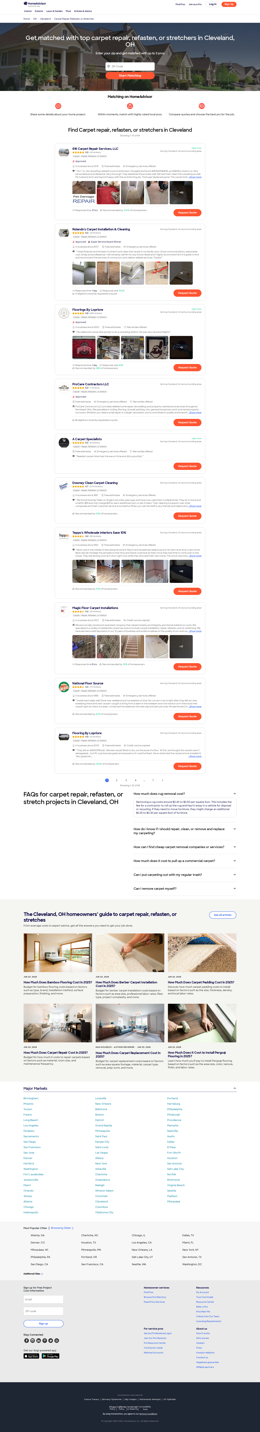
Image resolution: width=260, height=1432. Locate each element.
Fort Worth (174, 1152)
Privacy (112, 1408)
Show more (195, 177)
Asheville (100, 1169)
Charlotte (101, 1174)
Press (199, 1347)
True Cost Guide (204, 1297)
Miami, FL (188, 1242)
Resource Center (205, 1302)
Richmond (173, 1179)
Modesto (28, 1131)
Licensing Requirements (208, 1321)
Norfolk (171, 1174)
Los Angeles (30, 1125)
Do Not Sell (132, 1408)
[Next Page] (162, 780)
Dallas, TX (188, 1235)
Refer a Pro (202, 1306)
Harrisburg (173, 1103)
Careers (200, 1343)
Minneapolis (102, 1131)
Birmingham (30, 1098)
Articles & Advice (83, 11)
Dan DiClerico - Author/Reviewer (115, 1047)
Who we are (202, 1338)
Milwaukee (173, 1201)
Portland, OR (89, 1257)
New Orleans (103, 1103)
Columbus (101, 1207)
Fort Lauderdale (33, 1174)
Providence (174, 1120)
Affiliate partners (205, 1367)
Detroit (99, 1120)
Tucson (27, 1109)
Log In (213, 4)
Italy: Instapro (131, 1399)
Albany (99, 1158)
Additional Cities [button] (31, 1273)
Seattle (171, 1190)
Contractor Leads (153, 1347)
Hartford (28, 1163)
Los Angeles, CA (142, 1242)
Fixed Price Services (154, 1302)
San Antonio (174, 1163)
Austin (171, 1136)
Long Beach (30, 1120)
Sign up (43, 1323)
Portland (172, 1098)
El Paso (171, 1147)
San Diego (29, 1141)
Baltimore (101, 1109)
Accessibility (145, 1408)
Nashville (172, 1131)
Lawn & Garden (54, 11)
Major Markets (35, 1088)
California (121, 1408)
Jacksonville (30, 1179)
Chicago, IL (138, 1235)
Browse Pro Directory (155, 1297)
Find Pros (148, 1292)
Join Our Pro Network (155, 1338)
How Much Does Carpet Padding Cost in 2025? (201, 982)
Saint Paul (101, 1136)
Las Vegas (101, 1152)
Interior (28, 11)
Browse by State (61, 1228)
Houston (172, 1158)
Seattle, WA (139, 1264)
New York (101, 1163)
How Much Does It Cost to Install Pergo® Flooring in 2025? (197, 1054)
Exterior (39, 11)
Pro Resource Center (155, 1343)
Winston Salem (104, 1190)
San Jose (28, 1152)
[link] (130, 152)
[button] (84, 192)
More (68, 11)
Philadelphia (174, 1109)
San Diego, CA (39, 1264)
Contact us (202, 1357)
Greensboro (102, 1179)
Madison (172, 1196)
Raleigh (99, 1185)
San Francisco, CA (92, 1264)
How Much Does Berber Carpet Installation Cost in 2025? (126, 984)
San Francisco (32, 1147)
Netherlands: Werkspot (150, 1399)
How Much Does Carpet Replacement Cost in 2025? (128, 1054)
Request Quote (187, 212)
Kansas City (102, 1141)
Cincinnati (101, 1196)
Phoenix (28, 1103)
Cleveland (101, 1201)
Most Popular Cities (35, 1228)
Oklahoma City (104, 1212)
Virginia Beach (176, 1185)
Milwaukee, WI (39, 1249)
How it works (203, 1333)
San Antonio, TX (192, 1257)
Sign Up (229, 4)
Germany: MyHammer (112, 1399)
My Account (202, 1292)
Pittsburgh (173, 1114)
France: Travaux (91, 1399)
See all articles (223, 915)
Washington (30, 1169)
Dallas (170, 1141)
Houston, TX (88, 1242)
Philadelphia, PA (40, 1257)
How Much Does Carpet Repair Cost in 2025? (56, 1052)
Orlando (28, 1190)
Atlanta (27, 1201)
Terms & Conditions (148, 1414)
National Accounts (153, 1352)
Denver (27, 1158)
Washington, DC (192, 1264)
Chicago (28, 1207)
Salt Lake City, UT (142, 1257)
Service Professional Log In (158, 1333)
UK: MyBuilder (169, 1399)
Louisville (100, 1098)
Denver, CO (38, 1242)
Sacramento (31, 1136)
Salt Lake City (175, 1169)
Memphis (172, 1125)
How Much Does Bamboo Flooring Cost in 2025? (58, 982)
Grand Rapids (103, 1125)
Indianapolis (30, 1212)
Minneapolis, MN (91, 1249)
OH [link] (35, 18)
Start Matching (130, 76)
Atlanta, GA (38, 1235)
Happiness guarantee (207, 1362)
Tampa (27, 1196)
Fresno (27, 1114)
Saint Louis (101, 1147)
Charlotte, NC (89, 1235)
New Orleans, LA (142, 1249)
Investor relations (205, 1352)
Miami (27, 1185)
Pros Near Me (203, 1311)
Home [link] (26, 18)
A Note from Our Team (207, 1316)
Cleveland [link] (45, 18)
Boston (99, 1114)
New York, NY (190, 1249)
